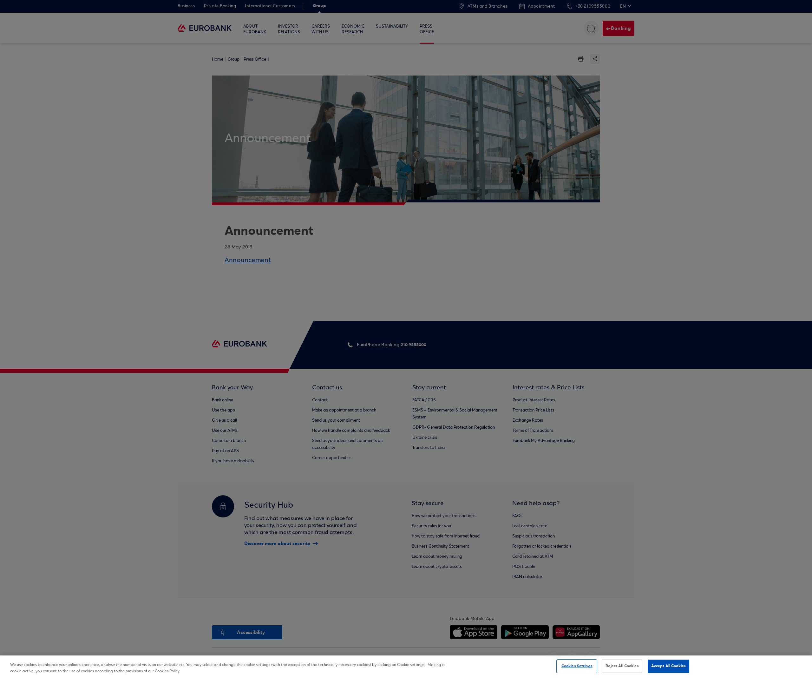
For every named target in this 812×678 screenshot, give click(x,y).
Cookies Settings (577, 665)
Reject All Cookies (622, 665)
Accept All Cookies (668, 665)
